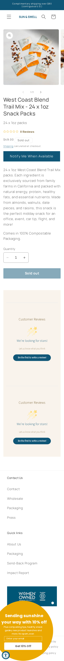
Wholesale (15, 498)
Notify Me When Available (31, 156)
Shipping (8, 146)
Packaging (15, 508)
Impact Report (18, 573)
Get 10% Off (32, 646)
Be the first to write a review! (32, 357)
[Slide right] (41, 92)
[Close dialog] (61, 603)
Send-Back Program (22, 563)
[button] (9, 17)
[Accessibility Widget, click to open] (6, 655)
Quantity (9, 249)
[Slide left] (23, 92)
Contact (13, 489)
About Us (14, 544)
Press (11, 517)
